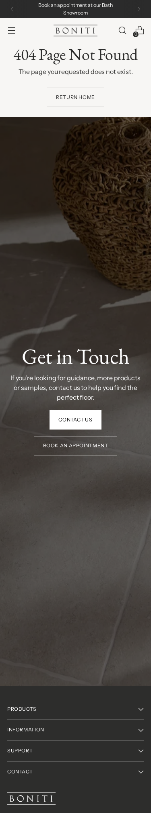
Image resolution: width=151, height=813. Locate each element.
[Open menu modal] (11, 30)
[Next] (139, 9)
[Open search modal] (122, 30)
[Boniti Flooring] (76, 30)
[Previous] (12, 9)
